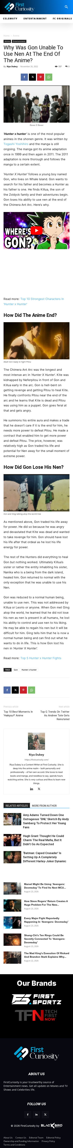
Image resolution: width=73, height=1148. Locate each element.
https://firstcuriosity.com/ (37, 759)
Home (7, 35)
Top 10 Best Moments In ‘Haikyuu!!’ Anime (18, 713)
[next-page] (13, 822)
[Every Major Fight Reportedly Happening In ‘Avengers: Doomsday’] (12, 922)
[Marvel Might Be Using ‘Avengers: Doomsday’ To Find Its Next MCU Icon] (12, 888)
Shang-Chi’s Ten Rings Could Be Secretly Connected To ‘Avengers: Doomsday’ (44, 939)
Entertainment (19, 41)
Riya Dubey (12, 66)
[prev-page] (7, 822)
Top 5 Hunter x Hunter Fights (40, 658)
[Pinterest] (40, 77)
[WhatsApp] (48, 77)
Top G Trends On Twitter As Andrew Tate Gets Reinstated (54, 715)
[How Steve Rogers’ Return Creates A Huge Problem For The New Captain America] (12, 905)
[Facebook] (24, 77)
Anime (16, 35)
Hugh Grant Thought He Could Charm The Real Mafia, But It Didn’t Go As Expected (43, 840)
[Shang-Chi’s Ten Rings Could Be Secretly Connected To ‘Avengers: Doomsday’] (12, 940)
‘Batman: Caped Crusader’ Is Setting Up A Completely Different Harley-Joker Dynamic (44, 857)
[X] (32, 77)
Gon (16, 669)
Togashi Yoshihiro (16, 144)
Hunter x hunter (29, 669)
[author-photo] (36, 749)
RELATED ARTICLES (17, 805)
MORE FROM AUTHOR (44, 805)
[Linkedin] (33, 789)
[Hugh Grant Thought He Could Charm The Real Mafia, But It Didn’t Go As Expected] (12, 840)
